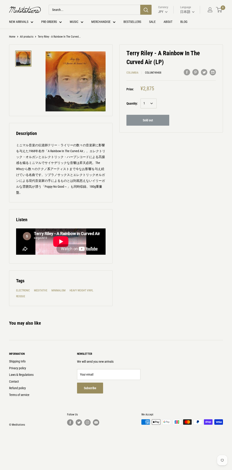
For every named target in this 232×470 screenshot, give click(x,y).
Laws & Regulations (21, 374)
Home (12, 36)
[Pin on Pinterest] (195, 72)
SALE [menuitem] (152, 22)
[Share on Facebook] (187, 72)
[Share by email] (213, 72)
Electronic (23, 290)
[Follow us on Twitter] (79, 422)
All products (26, 36)
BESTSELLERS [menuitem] (132, 22)
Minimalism (58, 290)
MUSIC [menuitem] (74, 22)
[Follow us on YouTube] (96, 422)
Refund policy (17, 388)
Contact (14, 381)
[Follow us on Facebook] (70, 422)
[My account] (210, 9)
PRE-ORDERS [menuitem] (49, 22)
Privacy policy (17, 368)
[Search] (146, 10)
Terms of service (19, 395)
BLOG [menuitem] (183, 22)
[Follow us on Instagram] (87, 422)
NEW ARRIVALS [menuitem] (18, 22)
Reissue (20, 296)
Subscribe (90, 388)
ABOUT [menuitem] (168, 22)
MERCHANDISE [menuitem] (101, 22)
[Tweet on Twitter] (204, 72)
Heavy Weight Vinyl (81, 290)
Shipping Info (17, 361)
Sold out (148, 120)
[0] (219, 9)
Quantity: (132, 103)
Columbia (132, 72)
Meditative (40, 290)
